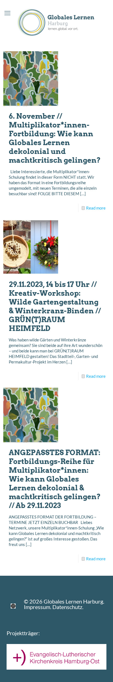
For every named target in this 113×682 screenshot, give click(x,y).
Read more (96, 207)
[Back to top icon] (102, 670)
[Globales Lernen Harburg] (56, 21)
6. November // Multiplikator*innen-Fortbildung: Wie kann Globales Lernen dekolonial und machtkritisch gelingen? (55, 138)
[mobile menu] (7, 13)
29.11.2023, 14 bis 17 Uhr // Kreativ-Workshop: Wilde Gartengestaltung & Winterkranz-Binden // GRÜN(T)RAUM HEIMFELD (55, 306)
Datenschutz (67, 607)
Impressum (37, 607)
